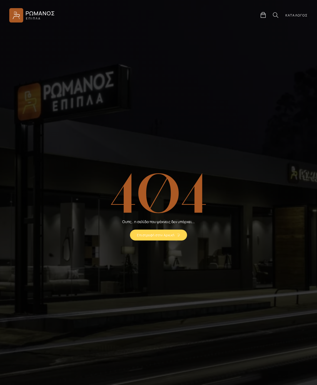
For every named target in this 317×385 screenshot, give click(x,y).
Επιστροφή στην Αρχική (156, 235)
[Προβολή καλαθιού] (263, 15)
